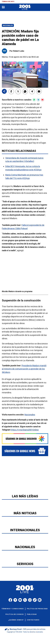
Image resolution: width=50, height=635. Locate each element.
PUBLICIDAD (32, 614)
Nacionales (8, 25)
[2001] (25, 7)
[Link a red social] (10, 600)
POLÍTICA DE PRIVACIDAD (37, 609)
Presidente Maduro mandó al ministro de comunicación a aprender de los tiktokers (24, 368)
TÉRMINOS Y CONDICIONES (13, 609)
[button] (11, 91)
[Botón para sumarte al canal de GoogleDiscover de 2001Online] (25, 438)
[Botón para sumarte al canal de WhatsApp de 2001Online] (34, 99)
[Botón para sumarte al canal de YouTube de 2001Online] (42, 99)
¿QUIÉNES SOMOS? (16, 620)
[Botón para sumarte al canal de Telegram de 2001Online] (38, 99)
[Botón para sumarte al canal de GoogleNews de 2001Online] (25, 451)
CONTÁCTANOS (33, 620)
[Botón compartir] (4, 91)
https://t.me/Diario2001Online (25, 430)
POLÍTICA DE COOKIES (14, 614)
